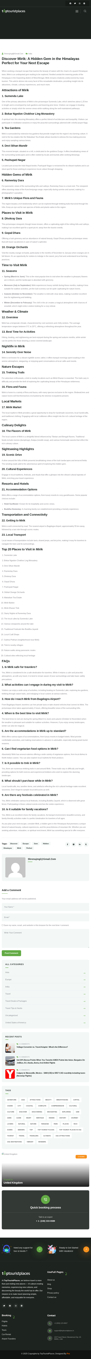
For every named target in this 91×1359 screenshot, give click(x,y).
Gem (36, 844)
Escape (26, 844)
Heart (28, 1118)
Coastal (29, 1106)
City (19, 1106)
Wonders (42, 1142)
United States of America (15, 1023)
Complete (42, 1106)
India (30, 54)
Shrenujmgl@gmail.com (13, 54)
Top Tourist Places (46, 1129)
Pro (68, 1354)
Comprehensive (57, 1106)
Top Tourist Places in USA (70, 1129)
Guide (18, 1118)
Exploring (66, 1112)
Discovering (37, 1112)
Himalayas (8, 848)
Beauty (49, 1100)
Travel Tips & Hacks (13, 1008)
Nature (33, 1124)
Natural (21, 1124)
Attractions (35, 1100)
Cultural (73, 1106)
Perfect (29, 848)
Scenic (10, 1129)
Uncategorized (11, 1015)
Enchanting (52, 1112)
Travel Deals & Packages (16, 1001)
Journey (74, 1118)
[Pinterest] (84, 3)
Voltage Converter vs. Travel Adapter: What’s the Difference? (42, 1047)
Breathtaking (62, 1100)
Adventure (11, 1100)
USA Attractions (63, 1136)
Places (66, 1124)
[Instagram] (79, 3)
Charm (10, 1106)
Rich (75, 1124)
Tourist (10, 1136)
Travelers (34, 1136)
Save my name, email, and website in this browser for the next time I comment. (36, 925)
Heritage (40, 1118)
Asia (7, 972)
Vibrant (30, 1142)
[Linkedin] (21, 1305)
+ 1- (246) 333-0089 (45, 1221)
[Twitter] (75, 3)
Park (56, 1124)
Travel (8, 994)
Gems (9, 1118)
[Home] (13, 11)
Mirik (19, 848)
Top (31, 1129)
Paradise (45, 1124)
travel (22, 1136)
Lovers (10, 1124)
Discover (13, 844)
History (62, 1118)
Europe (8, 980)
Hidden (46, 844)
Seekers (21, 1129)
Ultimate (47, 1136)
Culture (10, 1112)
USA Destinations (14, 1142)
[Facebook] (70, 3)
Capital (76, 1100)
